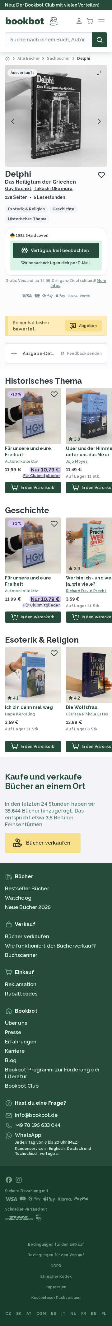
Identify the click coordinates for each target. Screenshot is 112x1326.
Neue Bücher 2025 (28, 907)
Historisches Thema (43, 381)
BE (93, 1313)
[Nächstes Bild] (99, 121)
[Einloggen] (79, 21)
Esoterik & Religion (42, 639)
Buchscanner (21, 955)
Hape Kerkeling (20, 714)
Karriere (15, 1051)
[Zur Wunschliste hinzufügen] (101, 174)
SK (18, 1313)
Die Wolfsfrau (81, 707)
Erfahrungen (20, 1042)
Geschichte (27, 510)
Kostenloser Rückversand (56, 1298)
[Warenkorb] (90, 21)
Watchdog (18, 898)
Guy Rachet (18, 188)
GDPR (55, 1266)
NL (73, 1313)
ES (53, 1313)
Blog (10, 1060)
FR (83, 1313)
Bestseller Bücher (27, 889)
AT (29, 1313)
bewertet (24, 328)
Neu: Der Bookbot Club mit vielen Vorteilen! (52, 4)
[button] (56, 116)
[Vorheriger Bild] (13, 121)
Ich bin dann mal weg (29, 707)
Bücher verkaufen (27, 936)
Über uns (16, 1023)
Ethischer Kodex (56, 1276)
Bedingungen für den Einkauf (56, 1244)
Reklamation (20, 984)
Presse (13, 1032)
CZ (8, 1313)
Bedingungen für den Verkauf (56, 1255)
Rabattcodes (21, 994)
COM (41, 1313)
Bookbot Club (22, 1086)
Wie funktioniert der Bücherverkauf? (50, 946)
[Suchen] (99, 39)
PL (104, 1313)
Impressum (56, 1287)
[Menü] (101, 21)
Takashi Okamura (53, 188)
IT (63, 1313)
